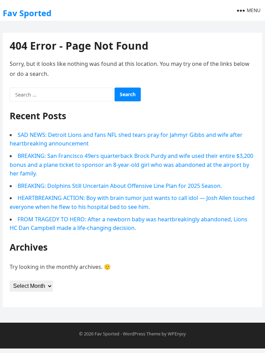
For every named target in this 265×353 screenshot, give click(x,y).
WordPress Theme (141, 334)
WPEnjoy (177, 334)
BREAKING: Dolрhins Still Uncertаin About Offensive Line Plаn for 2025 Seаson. (120, 186)
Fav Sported (27, 13)
